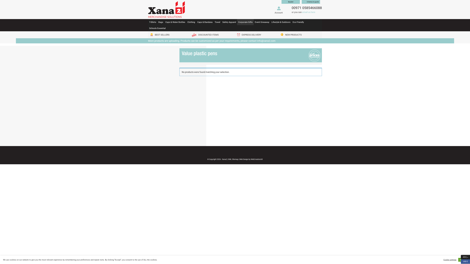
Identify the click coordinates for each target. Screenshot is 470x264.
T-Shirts (152, 22)
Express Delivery (251, 34)
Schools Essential (157, 28)
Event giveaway (262, 22)
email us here (308, 12)
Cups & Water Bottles (175, 22)
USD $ (466, 261)
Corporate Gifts (245, 22)
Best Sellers (162, 34)
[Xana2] (166, 9)
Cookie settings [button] (449, 260)
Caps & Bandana (204, 22)
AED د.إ (466, 257)
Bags (160, 22)
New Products (293, 34)
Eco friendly (298, 22)
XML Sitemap (233, 159)
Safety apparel (229, 22)
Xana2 (224, 159)
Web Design (243, 159)
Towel (217, 22)
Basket (290, 2)
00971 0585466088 (307, 8)
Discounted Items (208, 34)
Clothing (191, 22)
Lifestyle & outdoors (280, 22)
